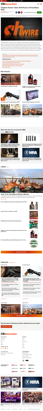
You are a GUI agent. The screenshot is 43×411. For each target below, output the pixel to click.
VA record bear (27, 56)
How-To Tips (25, 302)
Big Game (7, 12)
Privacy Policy (3, 409)
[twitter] (19, 12)
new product (14, 282)
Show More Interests (27, 315)
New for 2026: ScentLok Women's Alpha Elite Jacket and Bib (13, 202)
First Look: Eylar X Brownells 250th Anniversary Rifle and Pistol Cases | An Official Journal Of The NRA (11, 294)
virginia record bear (34, 56)
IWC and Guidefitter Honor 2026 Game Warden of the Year (13, 240)
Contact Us (3, 339)
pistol (10, 282)
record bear (35, 55)
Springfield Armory (5, 282)
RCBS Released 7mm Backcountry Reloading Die (11, 221)
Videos (23, 347)
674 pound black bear (12, 55)
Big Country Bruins (7, 67)
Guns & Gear (4, 302)
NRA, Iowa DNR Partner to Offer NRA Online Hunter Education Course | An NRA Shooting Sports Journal (31, 159)
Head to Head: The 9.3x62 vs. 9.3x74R (9, 211)
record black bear (6, 56)
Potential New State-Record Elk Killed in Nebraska (13, 64)
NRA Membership (25, 353)
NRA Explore (3, 354)
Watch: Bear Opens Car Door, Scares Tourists (12, 65)
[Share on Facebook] (16, 12)
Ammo (23, 339)
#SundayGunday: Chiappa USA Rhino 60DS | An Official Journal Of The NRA (32, 280)
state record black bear (19, 56)
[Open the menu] (41, 4)
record (31, 55)
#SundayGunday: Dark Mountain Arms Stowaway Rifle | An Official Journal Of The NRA (32, 292)
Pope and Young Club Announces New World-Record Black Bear (17, 61)
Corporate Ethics (14, 409)
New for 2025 (3, 298)
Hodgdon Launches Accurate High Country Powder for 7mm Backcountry (13, 231)
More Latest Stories (26, 252)
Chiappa (39, 282)
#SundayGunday (26, 265)
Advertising (3, 338)
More (7, 167)
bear (17, 55)
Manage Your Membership (26, 357)
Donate (14, 1)
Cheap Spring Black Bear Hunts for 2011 (11, 62)
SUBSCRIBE (6, 326)
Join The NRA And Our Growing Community (29, 389)
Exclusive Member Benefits (27, 354)
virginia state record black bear (9, 57)
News (2, 12)
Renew (11, 1)
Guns (23, 343)
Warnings (20, 409)
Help (1, 343)
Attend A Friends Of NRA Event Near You (31, 404)
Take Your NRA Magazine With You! (9, 389)
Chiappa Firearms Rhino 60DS (28, 282)
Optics (23, 344)
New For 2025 (4, 265)
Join (8, 1)
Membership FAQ (25, 356)
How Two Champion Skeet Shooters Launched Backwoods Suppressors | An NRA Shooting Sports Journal (32, 145)
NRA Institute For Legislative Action (7, 353)
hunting (28, 55)
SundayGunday (25, 298)
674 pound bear (5, 55)
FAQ (1, 341)
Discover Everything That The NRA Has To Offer (10, 404)
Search (2, 344)
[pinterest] (21, 12)
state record (12, 56)
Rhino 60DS (36, 282)
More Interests (11, 262)
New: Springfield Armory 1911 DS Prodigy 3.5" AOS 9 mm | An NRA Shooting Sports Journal (10, 280)
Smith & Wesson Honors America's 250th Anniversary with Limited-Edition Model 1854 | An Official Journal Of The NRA (10, 289)
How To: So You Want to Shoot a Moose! (15, 194)
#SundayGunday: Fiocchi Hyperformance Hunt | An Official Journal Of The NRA (31, 289)
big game (20, 55)
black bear (24, 55)
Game (4, 12)
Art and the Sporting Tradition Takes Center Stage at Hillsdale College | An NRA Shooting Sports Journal (10, 159)
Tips (23, 346)
